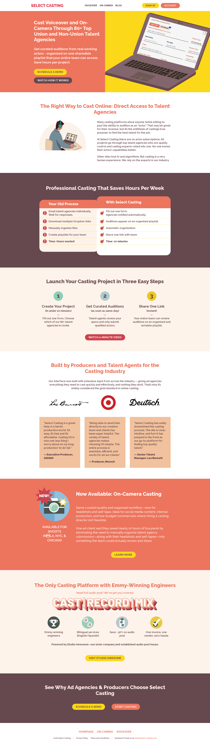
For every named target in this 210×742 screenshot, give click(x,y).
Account (170, 5)
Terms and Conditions (100, 738)
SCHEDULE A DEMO (50, 72)
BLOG (119, 5)
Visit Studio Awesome (105, 658)
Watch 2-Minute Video (105, 337)
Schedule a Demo (89, 706)
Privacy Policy (82, 738)
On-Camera (106, 5)
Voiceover (91, 5)
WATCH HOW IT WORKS (53, 80)
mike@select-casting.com (145, 738)
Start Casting (126, 706)
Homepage (86, 731)
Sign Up (151, 5)
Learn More (123, 554)
